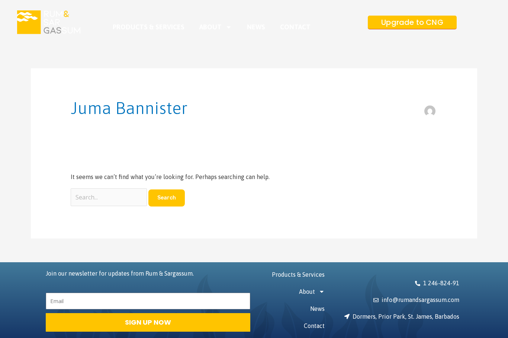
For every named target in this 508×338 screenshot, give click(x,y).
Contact (295, 27)
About (210, 27)
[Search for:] (109, 197)
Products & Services (148, 27)
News (256, 27)
